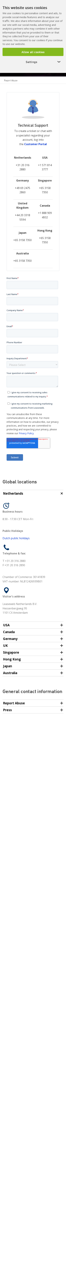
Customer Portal (35, 144)
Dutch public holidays (16, 538)
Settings (43, 62)
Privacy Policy (26, 433)
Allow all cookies (33, 52)
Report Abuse (10, 80)
